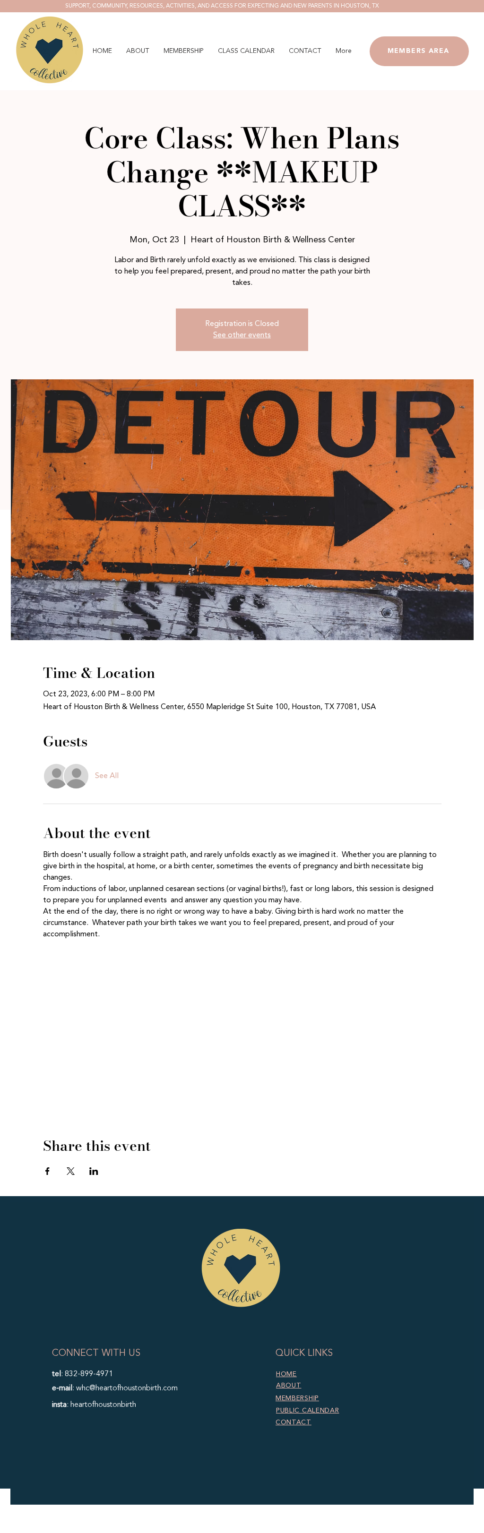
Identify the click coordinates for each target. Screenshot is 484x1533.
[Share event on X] (70, 1171)
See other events (242, 335)
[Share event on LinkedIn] (93, 1171)
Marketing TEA (310, 1527)
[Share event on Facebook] (47, 1171)
